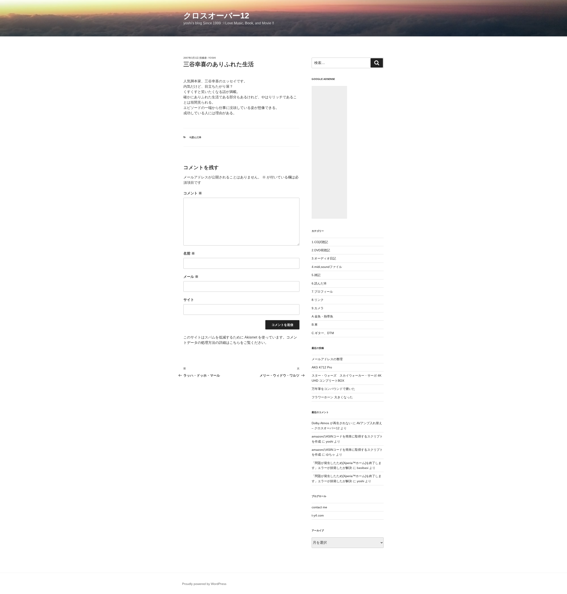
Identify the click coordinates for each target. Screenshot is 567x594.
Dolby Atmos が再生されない (332, 423)
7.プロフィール (322, 291)
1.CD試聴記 (320, 242)
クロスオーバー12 (216, 15)
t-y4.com (318, 515)
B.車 (315, 324)
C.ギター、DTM (323, 333)
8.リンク (318, 300)
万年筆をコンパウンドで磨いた (333, 389)
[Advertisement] (329, 152)
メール (190, 277)
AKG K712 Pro (322, 367)
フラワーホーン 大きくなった (332, 397)
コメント (192, 193)
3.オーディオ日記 (324, 258)
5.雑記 (316, 275)
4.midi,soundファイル (327, 267)
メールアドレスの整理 (327, 359)
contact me (319, 507)
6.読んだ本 (195, 137)
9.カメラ (318, 308)
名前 (189, 253)
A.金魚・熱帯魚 (322, 316)
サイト (188, 300)
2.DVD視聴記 (321, 250)
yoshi (212, 57)
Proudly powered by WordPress (204, 584)
